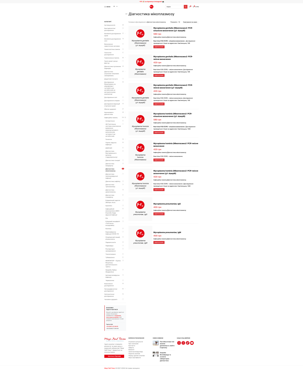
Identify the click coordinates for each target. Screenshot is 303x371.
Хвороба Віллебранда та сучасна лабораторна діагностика (165, 357)
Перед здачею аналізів (136, 355)
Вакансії (131, 349)
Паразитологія (111, 242)
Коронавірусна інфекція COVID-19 (112, 233)
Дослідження (140, 22)
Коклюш (108, 228)
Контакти (131, 345)
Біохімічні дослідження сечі (112, 40)
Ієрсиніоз (109, 206)
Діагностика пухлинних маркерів (112, 67)
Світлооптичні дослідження (109, 295)
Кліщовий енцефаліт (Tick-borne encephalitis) (113, 223)
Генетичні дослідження (109, 53)
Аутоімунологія (109, 25)
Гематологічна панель (112, 49)
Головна (131, 22)
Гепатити (109, 139)
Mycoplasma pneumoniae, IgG (167, 204)
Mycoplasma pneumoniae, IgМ (167, 232)
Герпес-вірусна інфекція (111, 143)
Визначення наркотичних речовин (112, 45)
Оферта (131, 347)
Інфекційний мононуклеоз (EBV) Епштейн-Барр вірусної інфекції (112, 212)
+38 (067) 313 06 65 (112, 326)
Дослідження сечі (110, 97)
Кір (107, 218)
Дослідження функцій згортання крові (112, 105)
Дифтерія (109, 148)
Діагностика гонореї (113, 160)
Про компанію (133, 343)
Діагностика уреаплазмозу (111, 191)
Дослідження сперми (112, 100)
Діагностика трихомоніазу (110, 185)
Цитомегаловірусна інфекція (112, 276)
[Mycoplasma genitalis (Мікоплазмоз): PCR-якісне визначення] (140, 66)
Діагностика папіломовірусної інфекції (112, 176)
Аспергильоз (110, 121)
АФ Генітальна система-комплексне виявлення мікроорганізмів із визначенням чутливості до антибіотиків (113, 130)
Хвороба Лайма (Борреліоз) (111, 271)
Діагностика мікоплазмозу (110, 170)
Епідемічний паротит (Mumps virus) (113, 201)
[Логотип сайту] (152, 6)
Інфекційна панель (111, 117)
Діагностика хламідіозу (110, 196)
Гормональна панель (111, 58)
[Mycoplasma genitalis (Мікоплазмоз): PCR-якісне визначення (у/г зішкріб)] (140, 95)
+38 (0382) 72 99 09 (112, 328)
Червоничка (110, 280)
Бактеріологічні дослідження (109, 29)
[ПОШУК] (185, 7)
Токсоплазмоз (111, 254)
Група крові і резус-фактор (111, 62)
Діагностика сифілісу (113, 181)
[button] (159, 46)
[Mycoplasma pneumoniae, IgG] (140, 209)
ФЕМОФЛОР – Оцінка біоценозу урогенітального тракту (113, 264)
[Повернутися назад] (127, 14)
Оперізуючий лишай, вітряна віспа (113, 238)
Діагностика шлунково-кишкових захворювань (111, 73)
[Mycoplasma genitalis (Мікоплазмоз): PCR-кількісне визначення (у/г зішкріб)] (140, 38)
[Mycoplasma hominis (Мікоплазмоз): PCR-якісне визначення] (140, 152)
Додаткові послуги (111, 79)
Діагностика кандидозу (110, 164)
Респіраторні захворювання (111, 250)
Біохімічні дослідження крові (112, 34)
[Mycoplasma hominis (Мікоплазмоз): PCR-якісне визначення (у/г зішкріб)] (140, 180)
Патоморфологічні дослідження (110, 290)
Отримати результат (135, 342)
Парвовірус (109, 246)
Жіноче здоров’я (110, 109)
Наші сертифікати (134, 357)
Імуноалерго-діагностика (109, 113)
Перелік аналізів (134, 353)
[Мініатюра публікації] (156, 345)
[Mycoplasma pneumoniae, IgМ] (140, 238)
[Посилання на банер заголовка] (151, 1)
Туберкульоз (110, 257)
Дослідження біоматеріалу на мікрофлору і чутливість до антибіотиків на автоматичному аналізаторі (110, 88)
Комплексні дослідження (109, 284)
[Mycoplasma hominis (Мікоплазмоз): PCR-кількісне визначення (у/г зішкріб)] (140, 123)
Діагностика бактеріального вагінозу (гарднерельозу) (111, 154)
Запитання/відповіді (135, 351)
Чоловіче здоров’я (110, 299)
